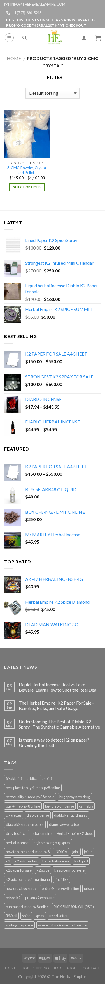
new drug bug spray (21, 888)
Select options (27, 187)
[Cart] (98, 38)
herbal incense (17, 842)
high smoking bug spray (52, 842)
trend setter (58, 916)
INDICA (61, 852)
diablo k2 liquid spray (70, 815)
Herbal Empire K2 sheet (75, 833)
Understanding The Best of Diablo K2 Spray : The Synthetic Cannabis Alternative (59, 724)
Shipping (41, 968)
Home (14, 58)
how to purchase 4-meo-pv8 (28, 852)
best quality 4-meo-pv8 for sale (30, 797)
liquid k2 (61, 879)
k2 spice (43, 870)
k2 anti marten (26, 861)
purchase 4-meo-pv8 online (27, 906)
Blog (58, 968)
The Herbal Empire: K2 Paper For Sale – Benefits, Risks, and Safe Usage (56, 705)
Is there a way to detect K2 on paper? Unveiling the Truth (54, 742)
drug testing (15, 833)
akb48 (47, 778)
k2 (8, 861)
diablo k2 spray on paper (25, 824)
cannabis (86, 806)
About (72, 968)
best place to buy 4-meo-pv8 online (33, 788)
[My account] (84, 38)
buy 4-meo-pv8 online (23, 806)
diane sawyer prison (65, 824)
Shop (24, 968)
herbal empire (41, 833)
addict (32, 778)
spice (26, 916)
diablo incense (38, 815)
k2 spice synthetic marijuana (28, 879)
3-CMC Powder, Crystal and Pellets (27, 170)
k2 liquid (81, 861)
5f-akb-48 (14, 778)
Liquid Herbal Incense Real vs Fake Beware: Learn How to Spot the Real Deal (58, 687)
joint (75, 852)
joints (88, 852)
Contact (91, 968)
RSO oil (11, 916)
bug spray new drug (74, 797)
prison (89, 888)
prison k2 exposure (40, 897)
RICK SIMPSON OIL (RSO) (74, 906)
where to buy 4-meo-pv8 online (62, 925)
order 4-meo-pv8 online (60, 888)
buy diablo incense (59, 806)
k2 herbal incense (55, 861)
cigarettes (14, 815)
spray (39, 916)
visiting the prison (19, 925)
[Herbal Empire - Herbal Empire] (54, 38)
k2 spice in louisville (69, 870)
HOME (10, 968)
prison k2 (13, 897)
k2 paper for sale (19, 870)
